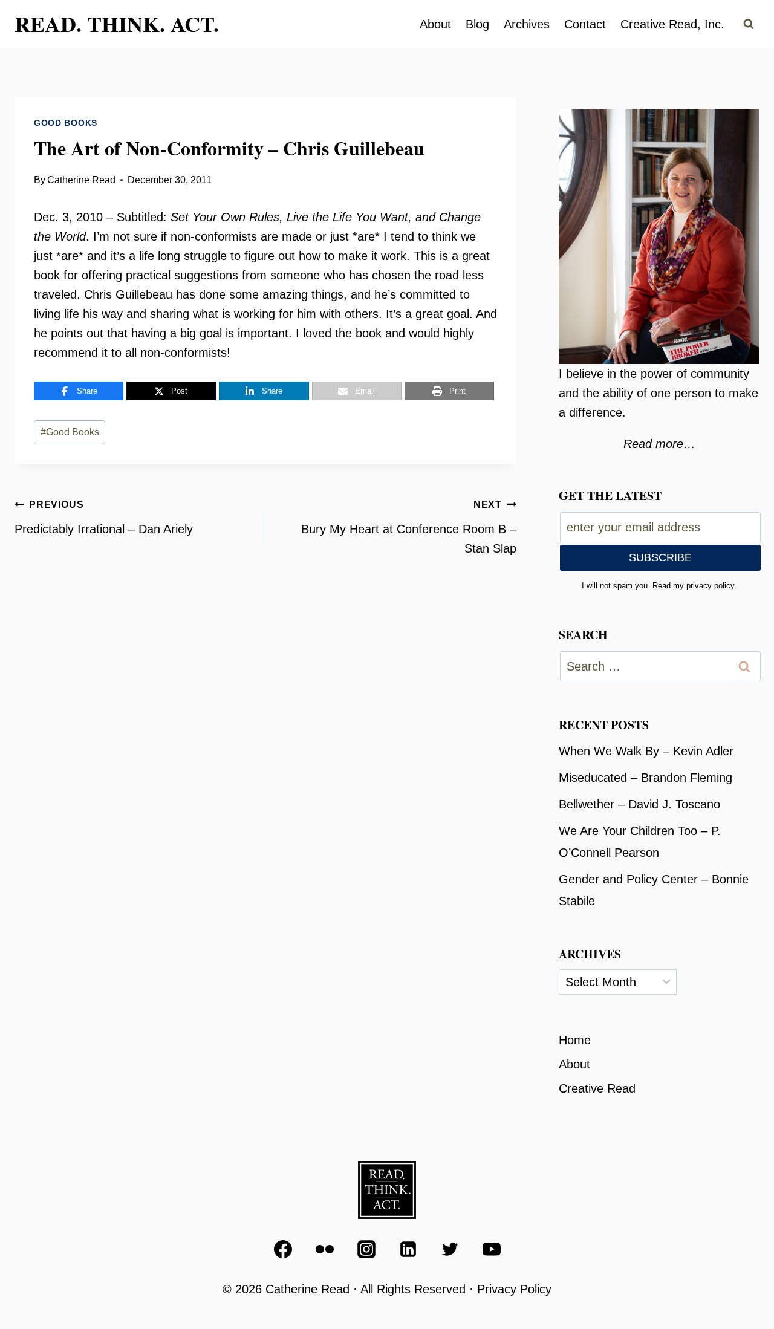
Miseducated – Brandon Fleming (645, 777)
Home (575, 1040)
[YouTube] (491, 1249)
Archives (527, 24)
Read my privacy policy (693, 585)
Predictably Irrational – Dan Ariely (104, 517)
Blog (477, 24)
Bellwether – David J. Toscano (639, 804)
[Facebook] (283, 1249)
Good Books (65, 123)
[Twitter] (450, 1249)
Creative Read (597, 1088)
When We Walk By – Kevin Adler (646, 751)
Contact (585, 24)
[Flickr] (325, 1249)
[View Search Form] (748, 24)
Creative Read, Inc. (672, 24)
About (435, 24)
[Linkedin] (408, 1249)
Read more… (659, 443)
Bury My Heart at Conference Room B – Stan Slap (408, 527)
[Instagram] (366, 1249)
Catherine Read (81, 180)
